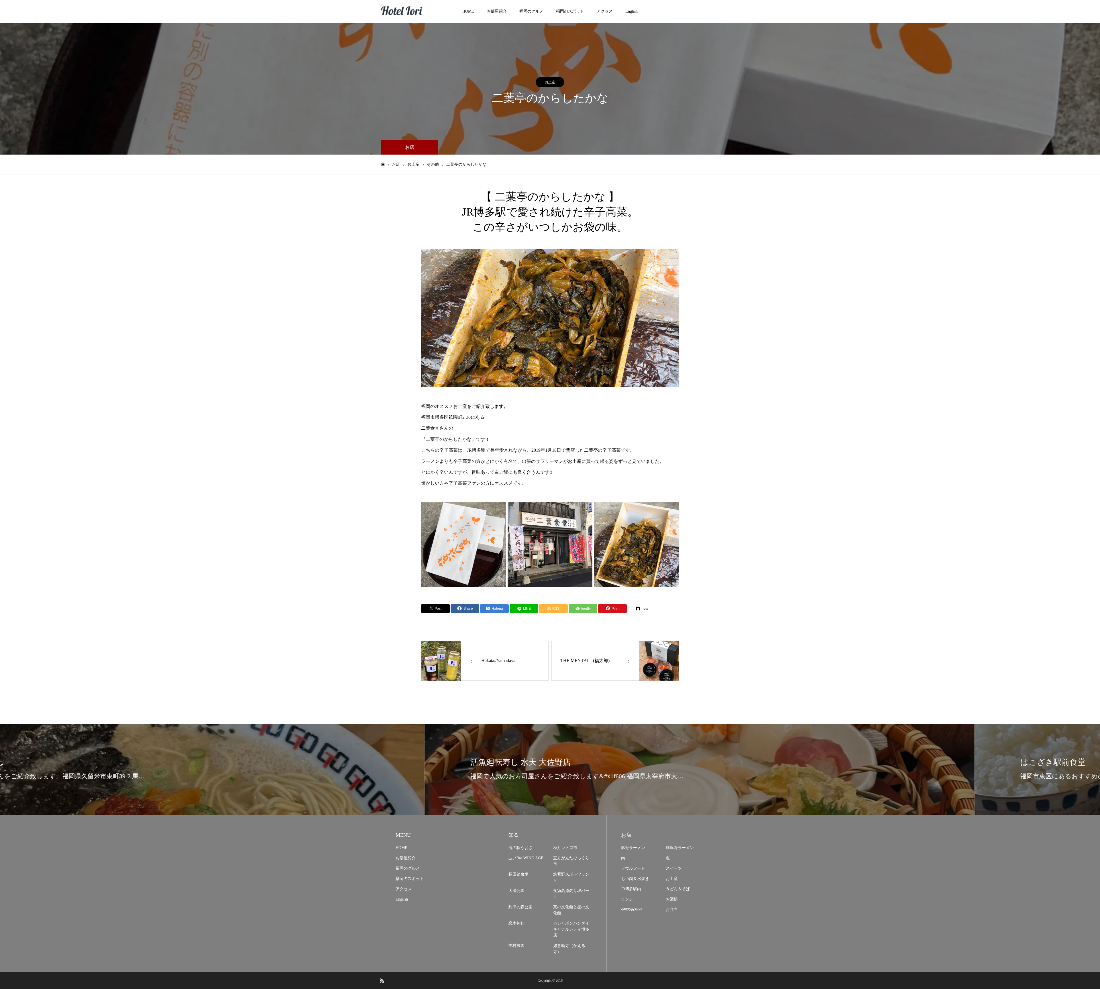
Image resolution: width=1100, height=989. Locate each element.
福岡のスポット (570, 11)
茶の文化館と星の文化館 (571, 910)
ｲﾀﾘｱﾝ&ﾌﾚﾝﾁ (631, 909)
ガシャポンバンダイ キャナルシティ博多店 (571, 929)
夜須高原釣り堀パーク (571, 894)
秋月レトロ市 (565, 848)
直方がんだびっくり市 (571, 861)
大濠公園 (516, 891)
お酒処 (672, 899)
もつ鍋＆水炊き (635, 879)
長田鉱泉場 (518, 874)
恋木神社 (516, 923)
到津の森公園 (520, 907)
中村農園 (516, 945)
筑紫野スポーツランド (571, 877)
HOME (468, 11)
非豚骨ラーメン (680, 848)
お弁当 (672, 909)
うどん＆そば (678, 889)
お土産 (550, 82)
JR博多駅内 (631, 889)
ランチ (627, 899)
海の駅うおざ (520, 848)
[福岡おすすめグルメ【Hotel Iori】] (402, 11)
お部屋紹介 (497, 11)
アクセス (605, 11)
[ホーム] (382, 164)
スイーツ (674, 868)
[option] (550, 318)
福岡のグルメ (531, 11)
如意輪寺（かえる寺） (569, 948)
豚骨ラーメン (633, 848)
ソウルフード (633, 868)
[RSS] (382, 980)
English (631, 11)
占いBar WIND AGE (525, 858)
